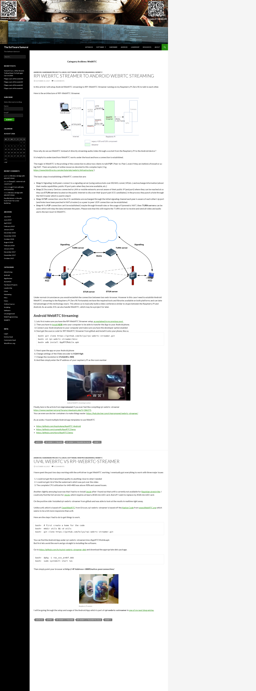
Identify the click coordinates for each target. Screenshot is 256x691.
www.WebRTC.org (147, 507)
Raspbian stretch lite (150, 491)
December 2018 (10, 233)
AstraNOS (89, 47)
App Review (8, 278)
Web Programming (86, 72)
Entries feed (8, 337)
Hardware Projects (51, 72)
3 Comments (59, 81)
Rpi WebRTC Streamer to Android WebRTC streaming (94, 75)
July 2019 (7, 217)
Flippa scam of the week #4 (13, 79)
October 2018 (9, 239)
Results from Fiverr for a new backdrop (13, 200)
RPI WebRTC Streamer (54, 442)
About (157, 47)
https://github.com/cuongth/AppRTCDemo (56, 429)
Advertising (8, 272)
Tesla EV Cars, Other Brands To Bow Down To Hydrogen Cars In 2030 (14, 73)
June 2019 (7, 220)
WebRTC (99, 72)
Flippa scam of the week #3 (13, 82)
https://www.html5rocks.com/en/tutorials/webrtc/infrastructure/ (64, 170)
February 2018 (9, 246)
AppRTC (39, 442)
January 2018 (9, 249)
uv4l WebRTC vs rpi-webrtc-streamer (76, 461)
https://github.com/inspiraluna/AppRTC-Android (58, 426)
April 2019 (7, 223)
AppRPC (50, 620)
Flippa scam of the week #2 (13, 85)
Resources (147, 47)
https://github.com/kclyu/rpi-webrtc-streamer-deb (62, 549)
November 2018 (10, 236)
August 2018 (8, 242)
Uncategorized (9, 314)
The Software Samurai (16, 47)
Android (124, 47)
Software (100, 47)
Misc (5, 298)
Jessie (88, 491)
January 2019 (9, 230)
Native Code (128, 507)
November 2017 (10, 255)
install (57, 324)
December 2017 (10, 252)
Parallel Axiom (9, 198)
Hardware (113, 47)
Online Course (9, 304)
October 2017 (9, 258)
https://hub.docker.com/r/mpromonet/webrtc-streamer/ (112, 413)
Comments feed (10, 340)
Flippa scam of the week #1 (13, 88)
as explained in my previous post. (108, 321)
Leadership (135, 47)
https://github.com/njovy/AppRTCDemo (54, 432)
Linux (64, 72)
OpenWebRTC (68, 507)
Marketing (7, 294)
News (6, 301)
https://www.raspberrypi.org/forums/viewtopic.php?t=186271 (62, 410)
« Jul (5, 162)
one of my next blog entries (141, 610)
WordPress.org (9, 343)
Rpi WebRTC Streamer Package (78, 442)
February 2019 (9, 226)
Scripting (7, 307)
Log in (6, 334)
